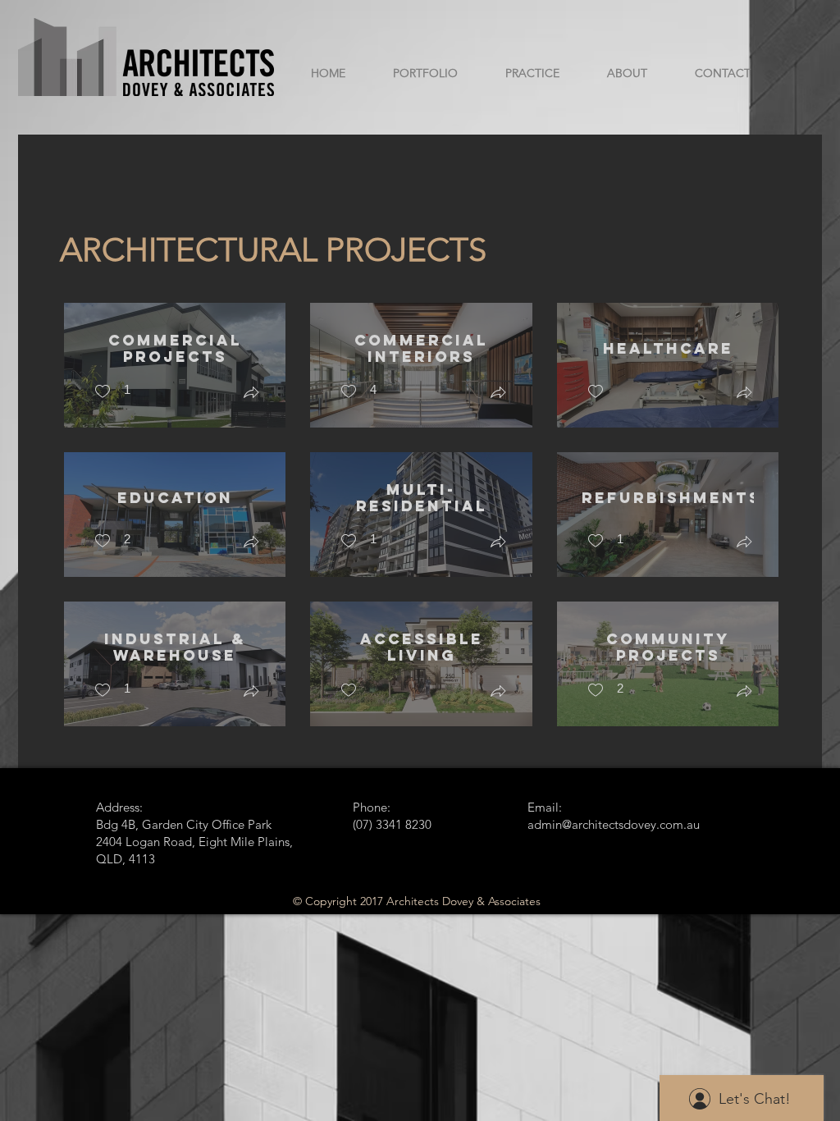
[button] (251, 394)
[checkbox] (112, 392)
